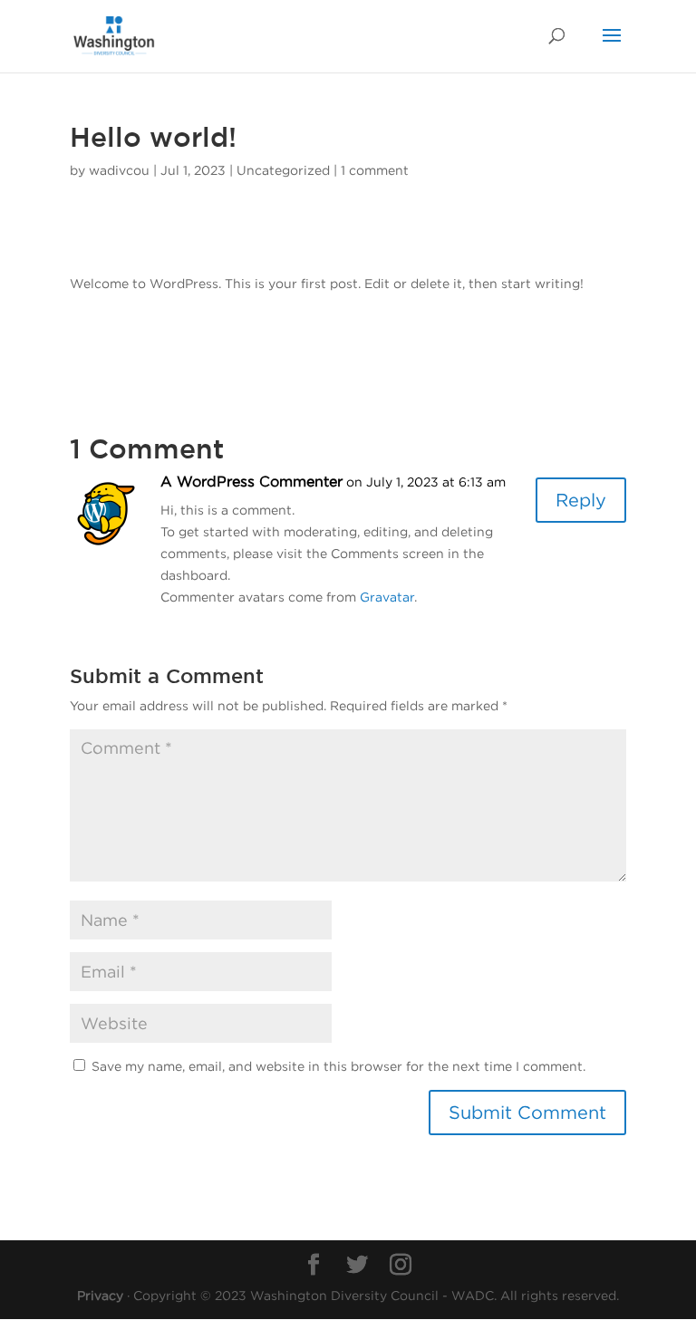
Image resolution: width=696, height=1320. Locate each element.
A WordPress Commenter (251, 481)
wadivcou (119, 170)
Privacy (100, 1295)
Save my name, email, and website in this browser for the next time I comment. (338, 1066)
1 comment (375, 170)
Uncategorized (283, 170)
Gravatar (387, 596)
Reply (581, 499)
